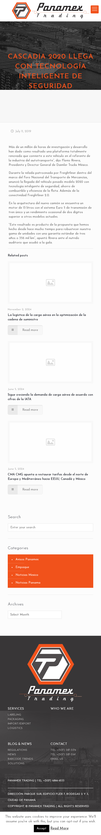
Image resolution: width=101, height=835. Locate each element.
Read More (59, 828)
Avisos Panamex (27, 559)
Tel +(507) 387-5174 (63, 750)
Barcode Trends (20, 759)
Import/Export (19, 723)
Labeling (14, 714)
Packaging (16, 719)
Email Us (56, 759)
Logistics (15, 728)
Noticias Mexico (27, 575)
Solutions (16, 763)
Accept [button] (42, 828)
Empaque (22, 567)
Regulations (17, 750)
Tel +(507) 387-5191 (63, 754)
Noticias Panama (28, 582)
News (12, 754)
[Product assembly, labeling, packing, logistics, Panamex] (50, 10)
